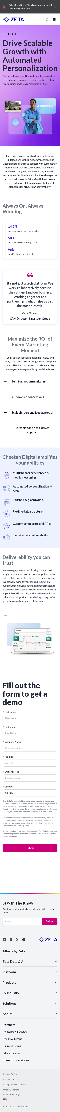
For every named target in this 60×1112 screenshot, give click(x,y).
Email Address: (11, 771)
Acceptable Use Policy (14, 1084)
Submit (30, 848)
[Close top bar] (55, 6)
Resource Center (15, 1032)
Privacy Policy (23, 826)
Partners (9, 1025)
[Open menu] (54, 19)
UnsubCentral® (11, 1089)
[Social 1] (4, 939)
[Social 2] (11, 939)
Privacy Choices (11, 1079)
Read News (26, 8)
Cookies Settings (11, 1094)
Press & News (12, 1039)
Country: (8, 786)
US (9, 1099)
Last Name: (9, 727)
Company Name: (12, 742)
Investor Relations (16, 1060)
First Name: (9, 712)
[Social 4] (24, 939)
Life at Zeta (11, 1053)
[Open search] (47, 19)
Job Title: (8, 757)
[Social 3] (17, 939)
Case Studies (12, 1046)
